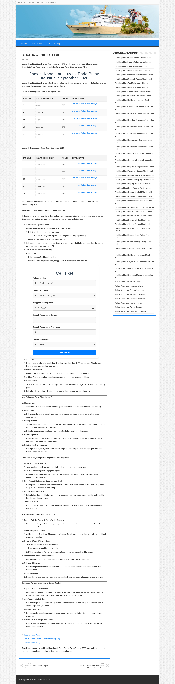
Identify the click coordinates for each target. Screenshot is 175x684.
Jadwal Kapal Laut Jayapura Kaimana (130, 294)
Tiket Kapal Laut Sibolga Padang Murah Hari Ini (133, 224)
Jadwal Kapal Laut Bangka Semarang (129, 290)
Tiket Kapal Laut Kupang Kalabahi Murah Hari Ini (134, 192)
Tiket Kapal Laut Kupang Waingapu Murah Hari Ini (134, 167)
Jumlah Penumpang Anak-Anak (46, 327)
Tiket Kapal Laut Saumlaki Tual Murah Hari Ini (133, 96)
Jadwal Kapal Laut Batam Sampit (128, 282)
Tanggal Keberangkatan (43, 303)
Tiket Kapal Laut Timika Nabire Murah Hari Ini (133, 62)
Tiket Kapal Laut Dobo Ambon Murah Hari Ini (132, 70)
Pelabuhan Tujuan (40, 290)
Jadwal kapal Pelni (32, 635)
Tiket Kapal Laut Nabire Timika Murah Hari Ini (133, 58)
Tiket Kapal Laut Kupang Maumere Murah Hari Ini (134, 175)
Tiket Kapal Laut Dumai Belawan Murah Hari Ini (133, 216)
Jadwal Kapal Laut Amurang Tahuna (129, 286)
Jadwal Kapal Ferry (32, 642)
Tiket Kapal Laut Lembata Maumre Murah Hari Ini (134, 207)
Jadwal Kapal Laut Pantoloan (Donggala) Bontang (91, 666)
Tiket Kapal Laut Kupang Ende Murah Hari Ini (133, 184)
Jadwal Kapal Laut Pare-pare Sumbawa (130, 311)
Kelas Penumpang (41, 339)
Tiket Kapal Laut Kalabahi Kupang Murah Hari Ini (134, 196)
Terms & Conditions (35, 2)
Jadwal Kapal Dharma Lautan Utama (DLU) (42, 639)
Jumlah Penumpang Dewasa (45, 315)
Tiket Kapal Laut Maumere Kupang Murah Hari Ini (134, 179)
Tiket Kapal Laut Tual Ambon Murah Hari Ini (132, 66)
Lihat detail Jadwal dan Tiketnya (84, 104)
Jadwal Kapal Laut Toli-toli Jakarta (128, 307)
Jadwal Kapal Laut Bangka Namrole (36, 666)
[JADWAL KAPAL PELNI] (87, 21)
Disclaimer (21, 2)
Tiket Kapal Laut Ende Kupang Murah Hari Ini (133, 188)
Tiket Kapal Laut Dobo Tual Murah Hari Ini (131, 87)
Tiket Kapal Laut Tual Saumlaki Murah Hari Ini (133, 92)
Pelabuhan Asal (39, 278)
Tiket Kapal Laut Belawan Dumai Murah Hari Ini (133, 211)
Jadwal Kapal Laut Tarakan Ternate (128, 303)
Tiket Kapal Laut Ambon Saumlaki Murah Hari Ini (134, 75)
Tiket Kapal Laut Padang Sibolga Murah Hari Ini (133, 220)
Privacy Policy (50, 2)
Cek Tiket (64, 352)
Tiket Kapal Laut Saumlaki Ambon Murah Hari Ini (134, 79)
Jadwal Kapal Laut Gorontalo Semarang (130, 299)
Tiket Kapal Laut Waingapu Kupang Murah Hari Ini (134, 171)
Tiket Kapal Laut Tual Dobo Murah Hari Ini (131, 83)
